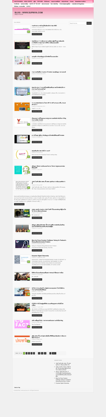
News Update (28, 1)
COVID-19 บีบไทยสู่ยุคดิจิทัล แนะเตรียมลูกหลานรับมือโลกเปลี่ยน (47, 304)
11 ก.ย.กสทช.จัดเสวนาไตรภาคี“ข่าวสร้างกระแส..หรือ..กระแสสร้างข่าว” (49, 103)
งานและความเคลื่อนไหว (55, 1)
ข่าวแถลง (72, 1)
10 (39, 353)
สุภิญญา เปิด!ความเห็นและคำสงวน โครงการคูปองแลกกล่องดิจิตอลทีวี (48, 167)
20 (42, 353)
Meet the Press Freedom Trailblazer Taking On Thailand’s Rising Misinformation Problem (49, 241)
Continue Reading (36, 34)
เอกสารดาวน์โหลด (24, 4)
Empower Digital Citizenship (40, 256)
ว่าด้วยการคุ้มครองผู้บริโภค (64, 4)
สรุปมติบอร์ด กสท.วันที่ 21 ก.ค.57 (41, 151)
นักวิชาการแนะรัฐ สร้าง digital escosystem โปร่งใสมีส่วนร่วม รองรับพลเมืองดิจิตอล (48, 289)
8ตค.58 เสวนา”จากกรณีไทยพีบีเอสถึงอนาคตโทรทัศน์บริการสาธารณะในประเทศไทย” (48, 88)
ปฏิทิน (34, 1)
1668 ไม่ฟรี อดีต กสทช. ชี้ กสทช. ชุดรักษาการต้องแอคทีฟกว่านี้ (48, 182)
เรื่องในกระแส (46, 1)
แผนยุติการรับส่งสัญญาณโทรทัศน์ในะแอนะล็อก (45, 56)
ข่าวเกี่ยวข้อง (16, 4)
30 (45, 353)
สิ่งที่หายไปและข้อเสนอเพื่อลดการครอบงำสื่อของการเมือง (47, 273)
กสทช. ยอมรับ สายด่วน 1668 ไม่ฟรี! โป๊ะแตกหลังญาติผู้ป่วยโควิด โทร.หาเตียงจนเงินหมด (49, 210)
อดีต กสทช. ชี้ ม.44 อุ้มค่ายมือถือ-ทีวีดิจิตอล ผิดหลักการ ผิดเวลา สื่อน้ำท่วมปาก (49, 336)
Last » (54, 353)
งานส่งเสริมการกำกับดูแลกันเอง (78, 4)
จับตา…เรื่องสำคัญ (54, 4)
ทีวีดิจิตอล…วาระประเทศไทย (19, 6)
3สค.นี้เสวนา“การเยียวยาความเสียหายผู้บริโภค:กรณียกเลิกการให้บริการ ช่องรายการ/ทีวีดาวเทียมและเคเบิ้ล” (48, 42)
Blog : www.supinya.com (29, 12)
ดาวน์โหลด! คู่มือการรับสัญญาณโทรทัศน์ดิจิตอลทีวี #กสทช (48, 135)
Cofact (28, 6)
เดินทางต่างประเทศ (45, 4)
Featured (40, 1)
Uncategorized (18, 1)
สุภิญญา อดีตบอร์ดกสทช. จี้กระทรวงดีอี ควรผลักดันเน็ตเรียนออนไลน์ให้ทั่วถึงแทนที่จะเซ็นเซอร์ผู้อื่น (48, 225)
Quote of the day (35, 4)
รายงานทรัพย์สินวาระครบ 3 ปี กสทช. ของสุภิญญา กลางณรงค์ (49, 72)
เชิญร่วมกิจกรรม (65, 1)
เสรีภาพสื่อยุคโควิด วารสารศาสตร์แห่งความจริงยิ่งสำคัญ (47, 320)
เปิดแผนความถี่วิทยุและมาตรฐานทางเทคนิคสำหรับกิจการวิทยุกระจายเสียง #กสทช (49, 119)
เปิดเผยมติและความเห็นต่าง (80, 1)
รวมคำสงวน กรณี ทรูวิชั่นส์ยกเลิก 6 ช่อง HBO (44, 26)
